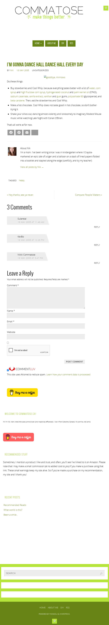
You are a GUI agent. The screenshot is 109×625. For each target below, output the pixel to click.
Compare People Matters (88, 194)
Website (11, 332)
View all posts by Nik (32, 167)
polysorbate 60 (75, 96)
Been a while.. (11, 514)
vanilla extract (36, 96)
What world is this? (13, 509)
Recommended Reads (15, 505)
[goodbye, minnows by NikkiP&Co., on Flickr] (54, 77)
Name (11, 310)
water (92, 88)
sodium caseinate (19, 96)
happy (21, 180)
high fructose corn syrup (33, 92)
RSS (68, 607)
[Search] (101, 573)
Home (42, 607)
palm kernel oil (81, 92)
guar (59, 96)
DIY (62, 607)
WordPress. (65, 614)
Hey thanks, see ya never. (20, 194)
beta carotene (18, 100)
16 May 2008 (22, 70)
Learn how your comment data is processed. (68, 374)
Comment (13, 285)
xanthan (48, 96)
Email (10, 321)
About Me (53, 607)
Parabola (54, 614)
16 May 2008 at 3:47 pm (30, 258)
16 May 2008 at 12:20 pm (31, 240)
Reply (97, 227)
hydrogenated (53, 92)
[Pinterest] (105, 8)
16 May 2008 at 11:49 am (31, 222)
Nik (12, 70)
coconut (65, 92)
